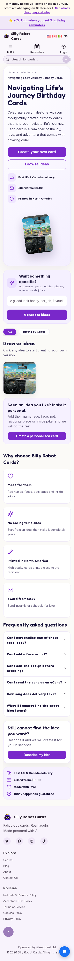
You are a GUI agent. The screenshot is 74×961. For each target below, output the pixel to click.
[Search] (66, 59)
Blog (6, 865)
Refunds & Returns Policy (19, 895)
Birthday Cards (34, 331)
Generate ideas (37, 315)
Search (8, 860)
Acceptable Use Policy (17, 901)
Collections (26, 72)
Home (11, 72)
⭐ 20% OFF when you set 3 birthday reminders (37, 23)
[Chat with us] (64, 951)
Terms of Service (14, 907)
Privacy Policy (12, 918)
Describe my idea (37, 755)
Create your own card (37, 152)
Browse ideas (37, 164)
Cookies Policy (12, 912)
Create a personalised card (37, 436)
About (7, 871)
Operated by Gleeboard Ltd (37, 947)
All (10, 331)
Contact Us (10, 877)
